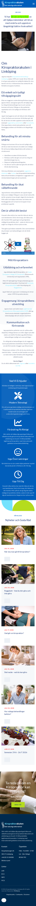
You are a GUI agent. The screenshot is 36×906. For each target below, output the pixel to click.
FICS (3, 880)
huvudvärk (30, 123)
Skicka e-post (5, 860)
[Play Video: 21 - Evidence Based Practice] (18, 244)
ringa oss (22, 363)
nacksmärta (19, 123)
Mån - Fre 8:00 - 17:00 (26, 851)
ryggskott (27, 171)
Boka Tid (18, 804)
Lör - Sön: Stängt (24, 854)
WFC (3, 877)
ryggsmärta (11, 123)
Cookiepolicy (19, 894)
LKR (2, 871)
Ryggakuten (18, 287)
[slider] (18, 253)
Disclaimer (27, 894)
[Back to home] (12, 4)
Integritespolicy (10, 894)
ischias (13, 173)
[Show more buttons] (33, 253)
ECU (3, 874)
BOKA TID (22, 857)
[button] (34, 4)
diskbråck (4, 173)
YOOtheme (17, 891)
